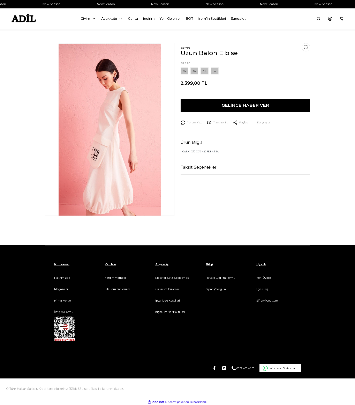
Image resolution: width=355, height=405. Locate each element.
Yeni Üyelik (263, 277)
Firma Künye (62, 300)
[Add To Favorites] (306, 47)
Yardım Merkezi (115, 277)
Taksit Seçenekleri (199, 167)
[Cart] (342, 19)
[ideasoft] (156, 402)
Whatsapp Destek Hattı (283, 368)
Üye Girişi (262, 289)
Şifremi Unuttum (267, 300)
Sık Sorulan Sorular (117, 289)
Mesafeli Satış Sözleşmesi (172, 277)
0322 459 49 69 (245, 368)
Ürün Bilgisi (192, 142)
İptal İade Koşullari (167, 300)
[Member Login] (330, 19)
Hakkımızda (62, 277)
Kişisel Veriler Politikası (170, 311)
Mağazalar (61, 289)
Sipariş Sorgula (216, 289)
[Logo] (23, 18)
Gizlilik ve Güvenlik (167, 289)
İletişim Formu (63, 311)
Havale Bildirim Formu (220, 277)
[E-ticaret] (177, 402)
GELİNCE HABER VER (245, 105)
